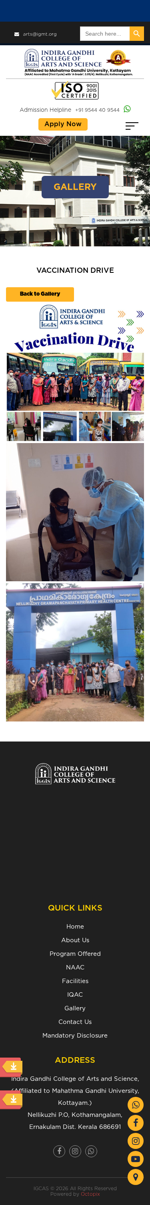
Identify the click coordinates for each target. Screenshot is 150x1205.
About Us (75, 940)
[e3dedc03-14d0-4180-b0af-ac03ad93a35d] (75, 512)
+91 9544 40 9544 (97, 110)
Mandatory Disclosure (75, 1036)
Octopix (90, 1194)
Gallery (75, 1009)
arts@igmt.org (40, 34)
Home (75, 927)
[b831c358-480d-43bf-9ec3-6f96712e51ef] (75, 372)
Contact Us (75, 1022)
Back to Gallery (40, 294)
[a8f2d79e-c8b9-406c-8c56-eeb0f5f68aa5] (75, 652)
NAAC (75, 968)
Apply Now (63, 124)
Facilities (75, 981)
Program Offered (75, 954)
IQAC (75, 995)
